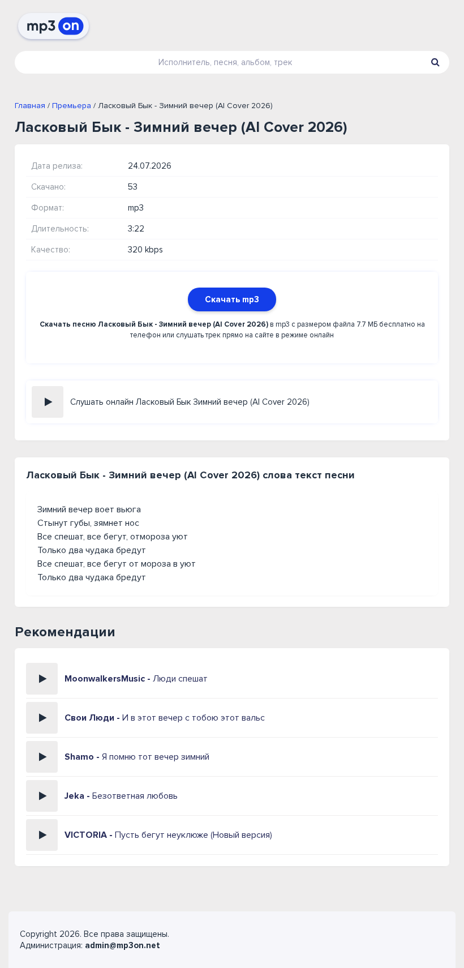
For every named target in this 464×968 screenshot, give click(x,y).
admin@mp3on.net (122, 945)
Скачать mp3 (232, 299)
